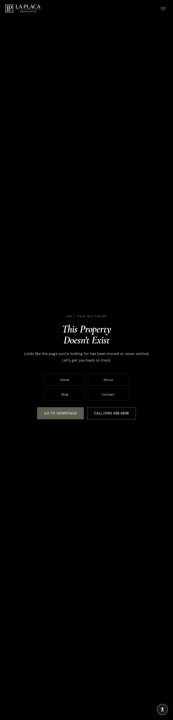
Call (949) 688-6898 (111, 413)
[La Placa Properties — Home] (23, 8)
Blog (65, 394)
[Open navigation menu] (163, 8)
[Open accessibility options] (162, 709)
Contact (108, 394)
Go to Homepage (60, 413)
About (108, 380)
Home (64, 380)
